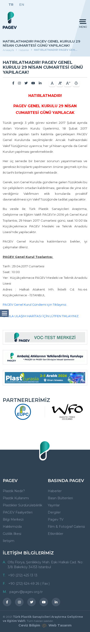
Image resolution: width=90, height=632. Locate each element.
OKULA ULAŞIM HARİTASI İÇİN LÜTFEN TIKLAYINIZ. (41, 316)
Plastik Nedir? (14, 491)
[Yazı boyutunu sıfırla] (52, 83)
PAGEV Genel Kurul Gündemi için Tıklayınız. (35, 304)
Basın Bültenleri (60, 498)
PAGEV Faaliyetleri (18, 512)
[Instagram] (19, 83)
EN (21, 5)
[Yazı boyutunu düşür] (68, 83)
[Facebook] (13, 83)
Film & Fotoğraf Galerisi (66, 527)
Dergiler (54, 512)
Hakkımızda (12, 527)
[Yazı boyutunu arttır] (60, 83)
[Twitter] (26, 83)
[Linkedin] (40, 83)
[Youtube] (33, 83)
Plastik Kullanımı (16, 498)
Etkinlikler (55, 534)
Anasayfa (8, 50)
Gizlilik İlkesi (12, 534)
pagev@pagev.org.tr (26, 592)
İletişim (8, 541)
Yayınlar (54, 505)
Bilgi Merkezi (13, 519)
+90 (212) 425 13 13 (22, 575)
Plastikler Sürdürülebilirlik (22, 505)
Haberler (24, 50)
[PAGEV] (10, 20)
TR (11, 5)
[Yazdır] (76, 83)
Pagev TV (55, 519)
